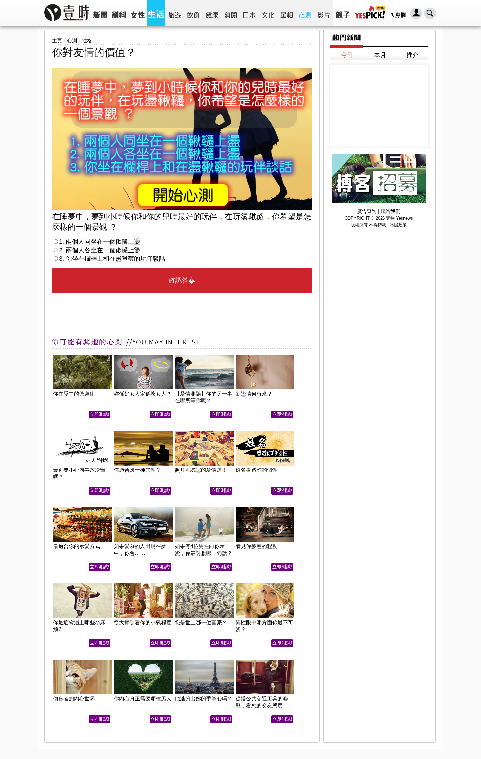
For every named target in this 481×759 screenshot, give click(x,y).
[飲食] (193, 13)
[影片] (323, 13)
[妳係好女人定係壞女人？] (143, 356)
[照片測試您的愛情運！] (204, 432)
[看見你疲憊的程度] (265, 509)
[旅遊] (174, 13)
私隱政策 (398, 224)
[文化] (267, 13)
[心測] (305, 13)
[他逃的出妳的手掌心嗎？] (204, 661)
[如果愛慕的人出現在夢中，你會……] (143, 509)
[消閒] (230, 13)
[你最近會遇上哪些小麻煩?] (82, 585)
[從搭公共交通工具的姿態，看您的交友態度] (265, 661)
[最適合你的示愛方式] (82, 509)
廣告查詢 (367, 211)
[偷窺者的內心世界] (82, 661)
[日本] (249, 13)
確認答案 (182, 280)
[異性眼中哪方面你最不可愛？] (265, 585)
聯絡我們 (390, 211)
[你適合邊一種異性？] (143, 432)
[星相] (286, 13)
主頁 (57, 40)
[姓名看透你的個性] (265, 432)
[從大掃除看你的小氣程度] (143, 585)
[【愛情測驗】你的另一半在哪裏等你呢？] (204, 356)
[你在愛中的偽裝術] (82, 356)
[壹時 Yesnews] (66, 23)
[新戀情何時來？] (265, 356)
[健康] (212, 13)
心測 (72, 40)
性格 (87, 40)
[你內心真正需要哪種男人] (143, 661)
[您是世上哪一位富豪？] (204, 585)
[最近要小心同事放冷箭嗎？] (82, 432)
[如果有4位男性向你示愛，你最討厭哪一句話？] (204, 509)
